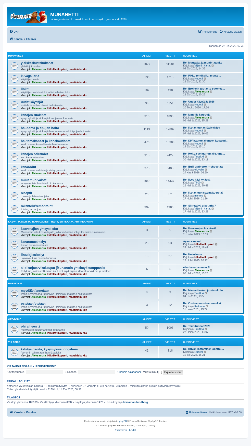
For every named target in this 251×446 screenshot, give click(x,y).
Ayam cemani (192, 241)
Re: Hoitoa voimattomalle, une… (204, 153)
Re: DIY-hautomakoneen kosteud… (205, 140)
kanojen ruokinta (33, 115)
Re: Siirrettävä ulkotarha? (199, 205)
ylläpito (14, 342)
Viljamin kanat (202, 65)
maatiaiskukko (78, 69)
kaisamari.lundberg (135, 402)
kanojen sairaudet (34, 154)
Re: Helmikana (192, 254)
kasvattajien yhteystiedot (39, 229)
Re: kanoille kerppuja (196, 114)
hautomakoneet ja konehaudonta (45, 141)
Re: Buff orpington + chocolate (203, 166)
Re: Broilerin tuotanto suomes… (204, 88)
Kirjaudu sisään (19, 366)
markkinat (15, 283)
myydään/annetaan (35, 290)
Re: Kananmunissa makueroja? (203, 192)
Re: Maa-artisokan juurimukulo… (204, 290)
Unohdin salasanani (129, 371)
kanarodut (28, 167)
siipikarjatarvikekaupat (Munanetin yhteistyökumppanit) (63, 268)
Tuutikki (199, 156)
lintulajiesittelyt (32, 255)
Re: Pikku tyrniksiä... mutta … (202, 75)
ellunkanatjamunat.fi (196, 267)
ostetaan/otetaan (33, 303)
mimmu (198, 195)
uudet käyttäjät (32, 102)
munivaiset (15, 55)
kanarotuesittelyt (33, 242)
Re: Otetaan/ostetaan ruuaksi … (203, 303)
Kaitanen (199, 306)
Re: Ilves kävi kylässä (196, 179)
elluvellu (199, 169)
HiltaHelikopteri (57, 69)
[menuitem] (14, 32)
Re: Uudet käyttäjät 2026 (198, 101)
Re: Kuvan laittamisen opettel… (203, 348)
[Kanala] (29, 16)
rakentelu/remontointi (37, 206)
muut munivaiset (33, 180)
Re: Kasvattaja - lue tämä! (199, 228)
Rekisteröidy (46, 366)
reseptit (26, 193)
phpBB (123, 421)
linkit (24, 89)
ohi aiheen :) (30, 326)
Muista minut (151, 371)
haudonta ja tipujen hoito (40, 128)
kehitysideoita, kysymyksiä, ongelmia (49, 349)
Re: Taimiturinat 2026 (196, 326)
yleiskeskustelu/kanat (37, 63)
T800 (197, 182)
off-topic (14, 319)
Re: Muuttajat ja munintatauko (202, 62)
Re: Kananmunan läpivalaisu (201, 127)
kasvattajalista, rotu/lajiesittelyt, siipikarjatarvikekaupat (50, 221)
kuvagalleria (30, 76)
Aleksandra (38, 69)
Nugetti (198, 78)
